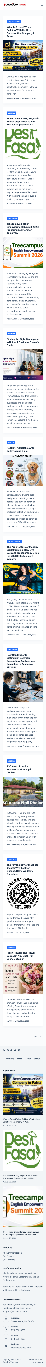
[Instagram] (11, 1050)
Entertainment (14, 541)
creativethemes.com (21, 1347)
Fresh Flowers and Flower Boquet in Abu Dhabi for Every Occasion (21, 955)
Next (36, 1036)
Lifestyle (12, 860)
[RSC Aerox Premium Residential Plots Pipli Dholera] (23, 792)
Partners (10, 1059)
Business (11, 113)
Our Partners (9, 1259)
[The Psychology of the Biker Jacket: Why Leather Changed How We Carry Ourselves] (23, 893)
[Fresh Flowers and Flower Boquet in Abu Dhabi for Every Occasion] (23, 978)
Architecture (14, 22)
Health (11, 443)
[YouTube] (19, 1050)
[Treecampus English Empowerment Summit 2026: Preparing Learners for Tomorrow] (23, 252)
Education (12, 219)
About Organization (12, 1252)
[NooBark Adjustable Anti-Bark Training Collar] (23, 470)
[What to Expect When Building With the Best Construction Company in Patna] (23, 55)
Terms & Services (35, 1359)
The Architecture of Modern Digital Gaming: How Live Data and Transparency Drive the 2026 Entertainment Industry (23, 553)
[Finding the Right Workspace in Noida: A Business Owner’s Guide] (23, 364)
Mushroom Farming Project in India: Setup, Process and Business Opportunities (23, 121)
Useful (37, 1059)
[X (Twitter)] (8, 1050)
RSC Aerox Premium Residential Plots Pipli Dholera (19, 769)
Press (19, 1059)
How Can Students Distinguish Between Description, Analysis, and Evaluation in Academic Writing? (21, 661)
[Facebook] (4, 1050)
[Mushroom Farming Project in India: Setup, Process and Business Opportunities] (23, 144)
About (28, 1059)
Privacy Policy (37, 1362)
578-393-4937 (18, 1330)
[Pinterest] (15, 1050)
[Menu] (42, 5)
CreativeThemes (10, 1362)
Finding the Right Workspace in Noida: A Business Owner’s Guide (23, 342)
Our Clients (8, 1256)
